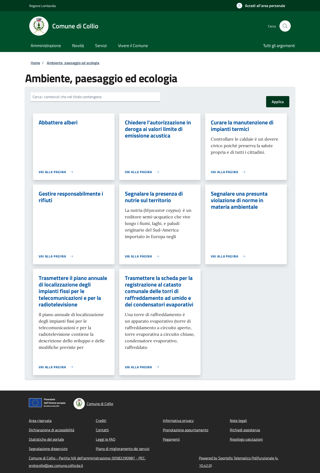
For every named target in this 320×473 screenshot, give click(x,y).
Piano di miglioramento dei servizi (122, 448)
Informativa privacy (178, 420)
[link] (57, 171)
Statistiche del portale (46, 439)
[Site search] (285, 26)
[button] (261, 5)
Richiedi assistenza (245, 430)
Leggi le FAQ (105, 439)
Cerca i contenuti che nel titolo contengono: (67, 97)
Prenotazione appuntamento (185, 430)
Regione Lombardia (42, 5)
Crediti (101, 420)
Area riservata (40, 420)
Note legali (238, 420)
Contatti (102, 430)
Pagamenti (171, 439)
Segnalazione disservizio (48, 448)
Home (35, 63)
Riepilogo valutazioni (246, 439)
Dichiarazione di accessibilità (51, 430)
